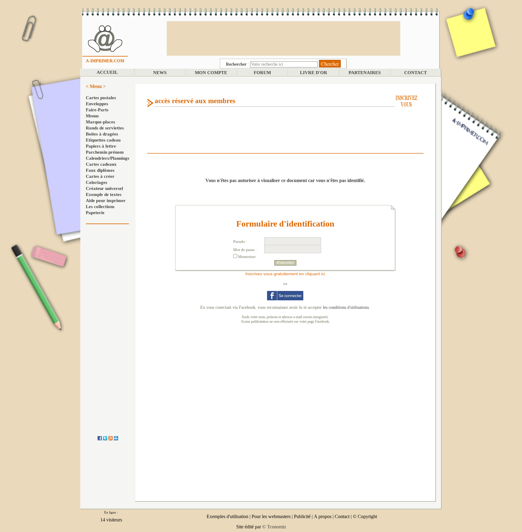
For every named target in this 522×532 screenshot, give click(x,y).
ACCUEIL (107, 72)
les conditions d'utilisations (346, 307)
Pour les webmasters (271, 516)
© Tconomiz (274, 526)
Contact (342, 516)
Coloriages (96, 182)
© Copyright (365, 516)
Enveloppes (97, 103)
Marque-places (100, 121)
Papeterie (95, 212)
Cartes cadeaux (101, 164)
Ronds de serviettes (105, 128)
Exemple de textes (103, 194)
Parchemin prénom (105, 152)
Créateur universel (104, 188)
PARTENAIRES (365, 72)
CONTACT (415, 72)
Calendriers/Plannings (107, 158)
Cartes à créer (100, 176)
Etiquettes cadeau (103, 140)
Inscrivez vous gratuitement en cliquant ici (285, 273)
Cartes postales (101, 97)
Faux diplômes (100, 170)
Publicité (302, 516)
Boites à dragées (102, 134)
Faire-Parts (97, 109)
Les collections (100, 206)
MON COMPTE (211, 72)
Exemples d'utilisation (227, 516)
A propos (322, 516)
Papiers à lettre (101, 146)
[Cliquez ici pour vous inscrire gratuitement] (406, 100)
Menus (92, 115)
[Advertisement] (283, 37)
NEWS (159, 72)
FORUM (262, 72)
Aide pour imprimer (106, 200)
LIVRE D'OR (313, 72)
